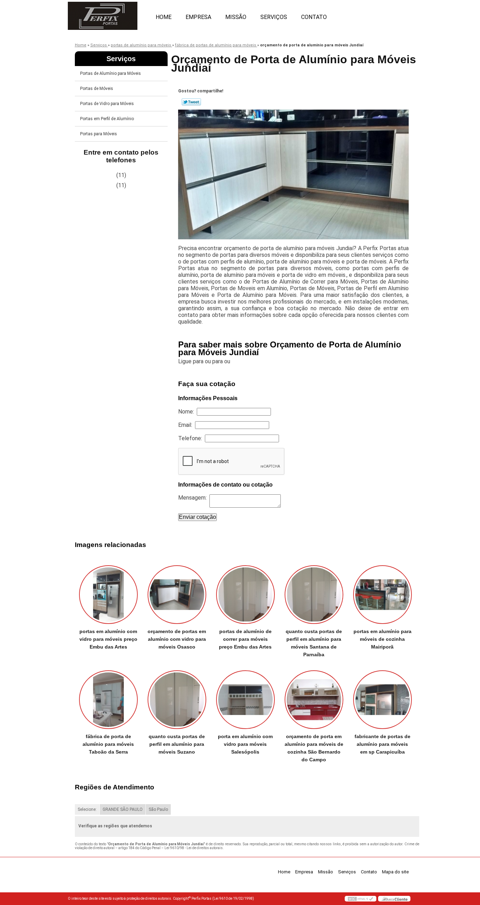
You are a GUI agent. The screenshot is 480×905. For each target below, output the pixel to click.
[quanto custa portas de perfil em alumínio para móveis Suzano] (177, 699)
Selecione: (87, 809)
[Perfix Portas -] (108, 14)
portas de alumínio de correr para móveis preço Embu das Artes (245, 639)
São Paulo (158, 809)
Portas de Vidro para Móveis (107, 103)
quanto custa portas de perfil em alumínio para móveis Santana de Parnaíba (314, 643)
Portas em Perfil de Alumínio (107, 118)
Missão (235, 17)
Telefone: (191, 438)
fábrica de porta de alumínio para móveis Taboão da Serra (108, 744)
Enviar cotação (197, 517)
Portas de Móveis (96, 88)
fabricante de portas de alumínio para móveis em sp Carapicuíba (382, 744)
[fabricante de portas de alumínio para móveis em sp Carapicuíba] (382, 699)
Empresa (198, 17)
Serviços (273, 17)
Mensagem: (193, 497)
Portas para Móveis (98, 133)
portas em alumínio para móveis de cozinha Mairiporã (382, 639)
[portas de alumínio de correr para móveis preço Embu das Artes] (245, 594)
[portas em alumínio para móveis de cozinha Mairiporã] (382, 594)
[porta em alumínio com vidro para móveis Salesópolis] (245, 699)
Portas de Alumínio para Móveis (110, 73)
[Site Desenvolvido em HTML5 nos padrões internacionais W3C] (360, 898)
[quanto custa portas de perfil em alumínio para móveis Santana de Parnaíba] (314, 594)
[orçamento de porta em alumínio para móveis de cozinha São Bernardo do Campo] (314, 699)
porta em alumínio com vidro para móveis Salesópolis (245, 744)
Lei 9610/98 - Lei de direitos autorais (193, 848)
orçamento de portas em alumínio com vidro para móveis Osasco (177, 639)
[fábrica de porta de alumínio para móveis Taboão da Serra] (108, 699)
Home (163, 17)
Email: (186, 425)
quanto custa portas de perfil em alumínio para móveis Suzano (177, 744)
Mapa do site (395, 871)
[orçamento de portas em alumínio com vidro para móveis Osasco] (177, 594)
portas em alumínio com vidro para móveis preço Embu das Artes (108, 639)
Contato (314, 17)
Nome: (187, 411)
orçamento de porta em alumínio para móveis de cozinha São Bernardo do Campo (314, 748)
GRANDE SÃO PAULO (123, 809)
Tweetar (191, 101)
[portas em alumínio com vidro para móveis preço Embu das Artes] (108, 594)
